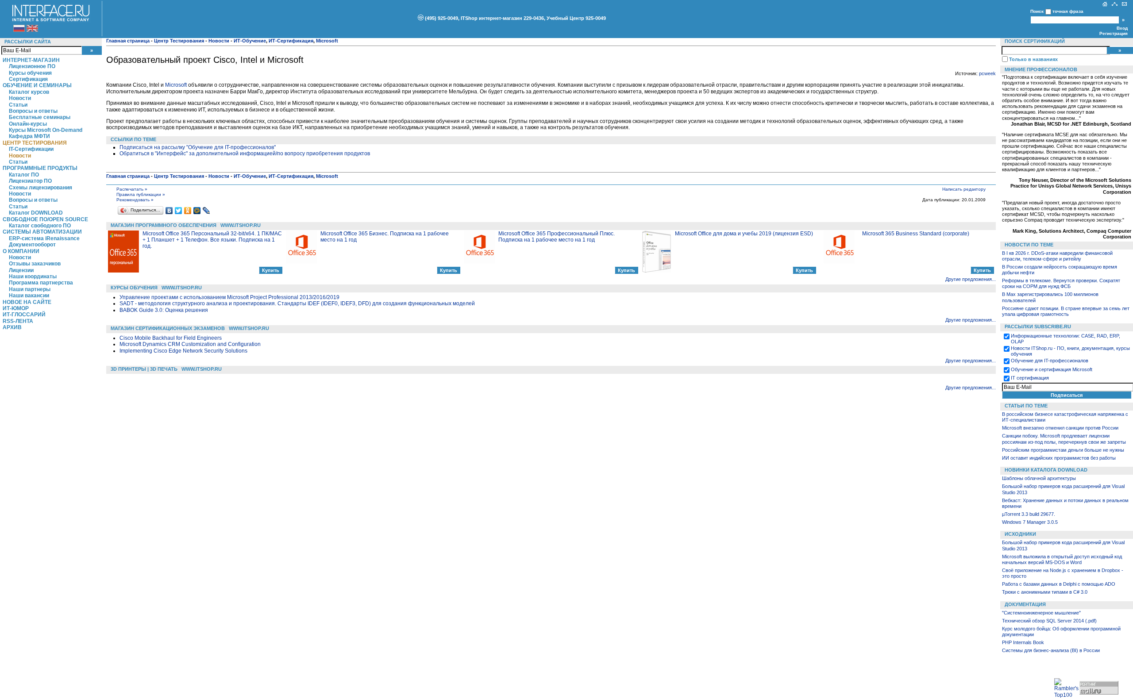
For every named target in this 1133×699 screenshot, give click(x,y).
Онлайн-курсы (28, 124)
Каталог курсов (29, 92)
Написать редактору (964, 189)
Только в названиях (1033, 59)
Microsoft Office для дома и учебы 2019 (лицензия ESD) (744, 233)
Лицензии (21, 270)
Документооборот (32, 245)
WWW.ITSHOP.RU (240, 225)
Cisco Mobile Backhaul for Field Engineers (170, 338)
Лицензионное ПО (32, 66)
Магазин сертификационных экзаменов (168, 328)
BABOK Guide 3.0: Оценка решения (163, 310)
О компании (21, 251)
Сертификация (28, 79)
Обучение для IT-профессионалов (1049, 360)
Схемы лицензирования (40, 187)
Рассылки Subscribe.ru (1038, 326)
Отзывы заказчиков (35, 264)
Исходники (1020, 534)
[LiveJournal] (206, 210)
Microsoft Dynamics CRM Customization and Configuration (190, 344)
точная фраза (1067, 11)
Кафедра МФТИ (29, 136)
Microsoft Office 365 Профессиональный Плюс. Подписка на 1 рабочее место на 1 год (556, 236)
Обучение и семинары (37, 85)
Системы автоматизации (42, 232)
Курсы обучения (30, 73)
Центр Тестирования (35, 143)
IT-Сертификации (31, 149)
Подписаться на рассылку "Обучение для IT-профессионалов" (197, 147)
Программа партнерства (41, 283)
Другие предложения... (970, 279)
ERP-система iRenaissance (44, 238)
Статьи (18, 105)
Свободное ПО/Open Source (45, 219)
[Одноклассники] (188, 210)
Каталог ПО (24, 175)
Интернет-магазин (31, 60)
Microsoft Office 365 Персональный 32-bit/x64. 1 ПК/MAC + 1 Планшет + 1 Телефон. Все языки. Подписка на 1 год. (212, 240)
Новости (20, 98)
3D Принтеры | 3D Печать (144, 369)
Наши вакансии (29, 295)
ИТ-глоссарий (24, 314)
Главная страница (128, 40)
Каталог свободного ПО (40, 226)
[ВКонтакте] (169, 210)
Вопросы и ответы (33, 111)
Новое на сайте (27, 302)
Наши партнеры (29, 289)
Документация (1025, 604)
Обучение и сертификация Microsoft (1051, 369)
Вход (1122, 28)
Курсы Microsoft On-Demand (45, 130)
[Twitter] (178, 210)
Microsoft (176, 85)
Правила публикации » (140, 194)
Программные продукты (40, 168)
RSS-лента (18, 321)
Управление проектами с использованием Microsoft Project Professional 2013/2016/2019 (229, 297)
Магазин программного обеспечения (163, 225)
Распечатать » (131, 189)
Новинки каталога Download (1046, 469)
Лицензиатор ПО (30, 181)
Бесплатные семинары (39, 117)
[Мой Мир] (197, 210)
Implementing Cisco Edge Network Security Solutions (183, 351)
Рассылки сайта (27, 41)
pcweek (987, 73)
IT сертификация (1030, 377)
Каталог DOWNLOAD (36, 213)
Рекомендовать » (135, 199)
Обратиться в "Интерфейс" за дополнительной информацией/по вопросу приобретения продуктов (244, 153)
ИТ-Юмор (16, 308)
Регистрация (1113, 33)
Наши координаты (33, 276)
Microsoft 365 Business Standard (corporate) (915, 233)
